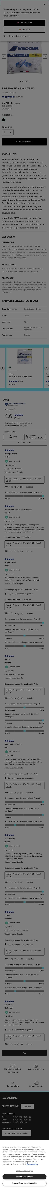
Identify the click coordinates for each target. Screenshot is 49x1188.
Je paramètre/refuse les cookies (24, 1183)
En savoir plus (32, 1164)
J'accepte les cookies (24, 1176)
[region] (24, 1164)
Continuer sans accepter (24, 1171)
